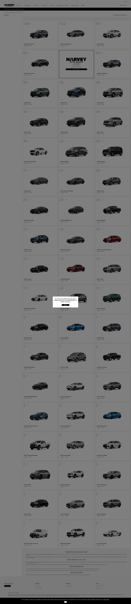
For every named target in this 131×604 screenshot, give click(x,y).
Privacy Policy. (106, 599)
